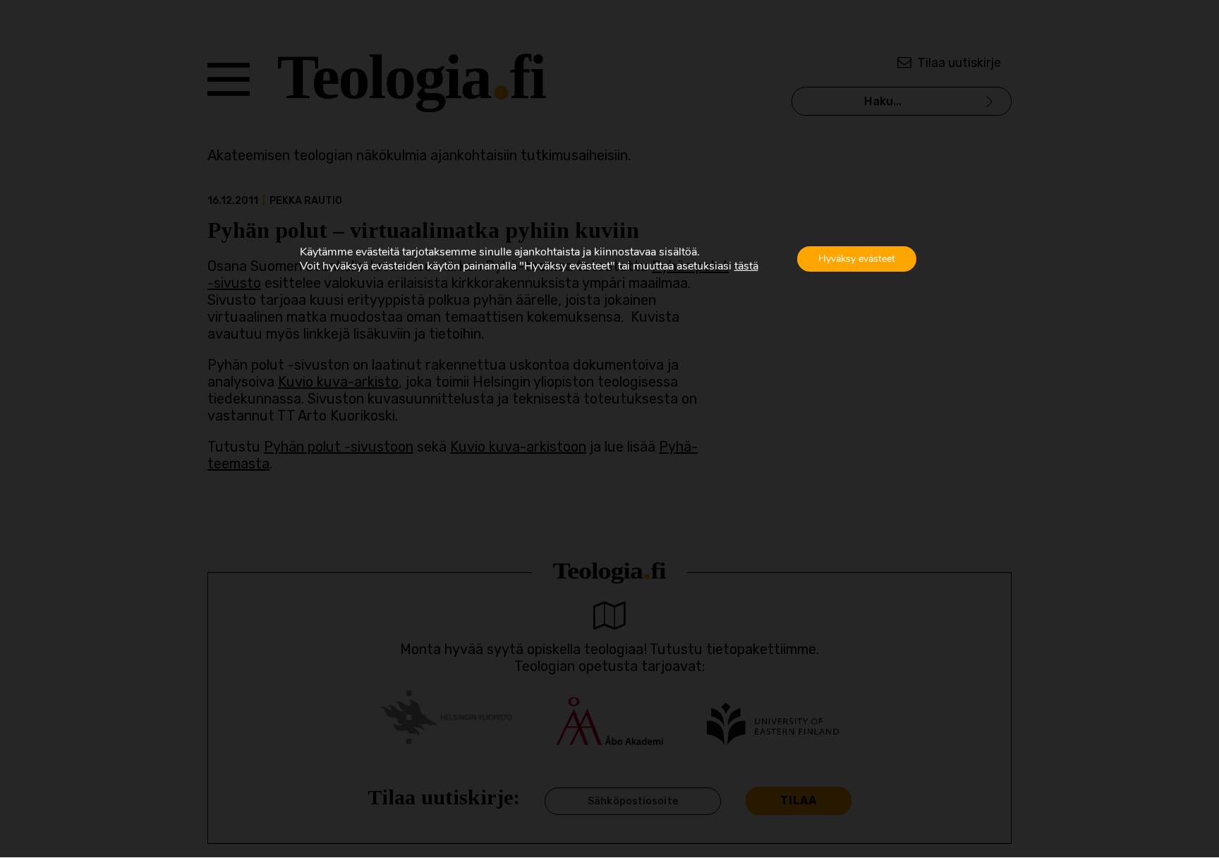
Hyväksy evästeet (856, 258)
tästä (746, 266)
